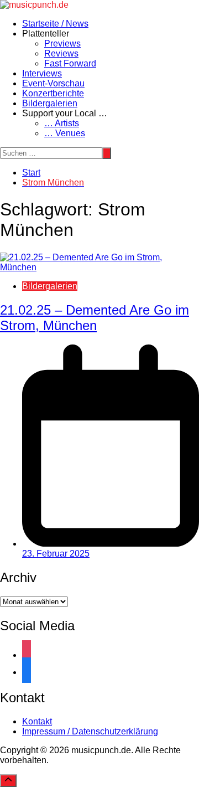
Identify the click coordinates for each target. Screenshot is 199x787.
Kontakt (37, 721)
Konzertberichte (53, 93)
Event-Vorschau (53, 83)
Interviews (42, 73)
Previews (62, 43)
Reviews (61, 53)
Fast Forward (70, 63)
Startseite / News (55, 23)
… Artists (61, 123)
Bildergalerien (49, 103)
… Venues (64, 133)
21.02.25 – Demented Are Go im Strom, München (94, 317)
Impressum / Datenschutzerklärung (90, 731)
